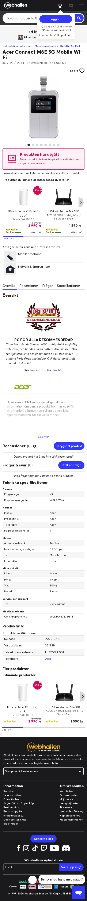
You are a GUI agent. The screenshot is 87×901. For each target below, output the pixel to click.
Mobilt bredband (45, 46)
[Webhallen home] (15, 5)
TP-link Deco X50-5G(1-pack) (23, 709)
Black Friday (10, 823)
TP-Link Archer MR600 (63, 211)
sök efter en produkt (68, 172)
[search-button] (79, 18)
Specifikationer (68, 286)
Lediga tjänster (69, 803)
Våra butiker (67, 791)
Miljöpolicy (66, 799)
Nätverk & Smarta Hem (17, 46)
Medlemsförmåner (71, 819)
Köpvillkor (9, 791)
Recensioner (28, 286)
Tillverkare (66, 807)
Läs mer (43, 437)
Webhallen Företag (72, 811)
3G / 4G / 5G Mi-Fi (70, 46)
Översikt (9, 286)
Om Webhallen (69, 795)
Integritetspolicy (13, 815)
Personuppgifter (13, 811)
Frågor (47, 286)
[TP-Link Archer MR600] (64, 197)
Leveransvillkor (12, 795)
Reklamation (11, 807)
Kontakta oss (43, 839)
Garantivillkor (11, 799)
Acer (48, 659)
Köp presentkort (70, 815)
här (60, 370)
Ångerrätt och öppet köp (18, 803)
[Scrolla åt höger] (81, 202)
